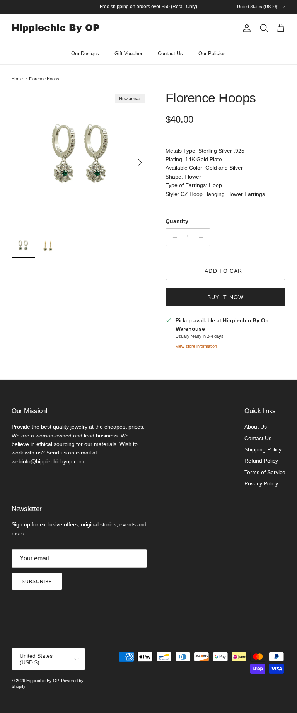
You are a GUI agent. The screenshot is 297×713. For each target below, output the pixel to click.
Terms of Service (264, 472)
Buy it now (225, 297)
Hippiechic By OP (42, 680)
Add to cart (225, 271)
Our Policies (212, 53)
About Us (255, 427)
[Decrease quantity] (172, 237)
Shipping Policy (263, 449)
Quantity (177, 221)
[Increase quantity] (203, 237)
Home (17, 79)
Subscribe (37, 581)
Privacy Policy (261, 483)
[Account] (245, 28)
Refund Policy (261, 461)
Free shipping (114, 6)
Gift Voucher (128, 53)
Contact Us (170, 53)
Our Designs (85, 53)
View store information (196, 346)
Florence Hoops (44, 79)
